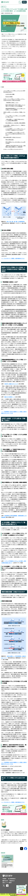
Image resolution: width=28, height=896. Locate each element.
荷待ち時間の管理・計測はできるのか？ (12, 137)
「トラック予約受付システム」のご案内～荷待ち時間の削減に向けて (13, 562)
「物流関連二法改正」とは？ (12, 102)
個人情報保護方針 (11, 878)
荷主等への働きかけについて (11, 384)
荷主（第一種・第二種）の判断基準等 (15, 222)
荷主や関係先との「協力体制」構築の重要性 (15, 123)
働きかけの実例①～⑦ (9, 397)
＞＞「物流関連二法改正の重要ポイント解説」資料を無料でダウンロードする (14, 412)
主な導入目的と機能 (10, 94)
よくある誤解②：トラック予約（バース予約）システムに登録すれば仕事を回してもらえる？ (15, 134)
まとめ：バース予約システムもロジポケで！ (13, 149)
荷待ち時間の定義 (9, 139)
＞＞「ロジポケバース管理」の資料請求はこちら (12, 258)
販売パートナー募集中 (7, 882)
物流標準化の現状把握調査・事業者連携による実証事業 (14, 516)
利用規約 (4, 878)
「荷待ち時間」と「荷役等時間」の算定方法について (13, 657)
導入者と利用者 (9, 96)
